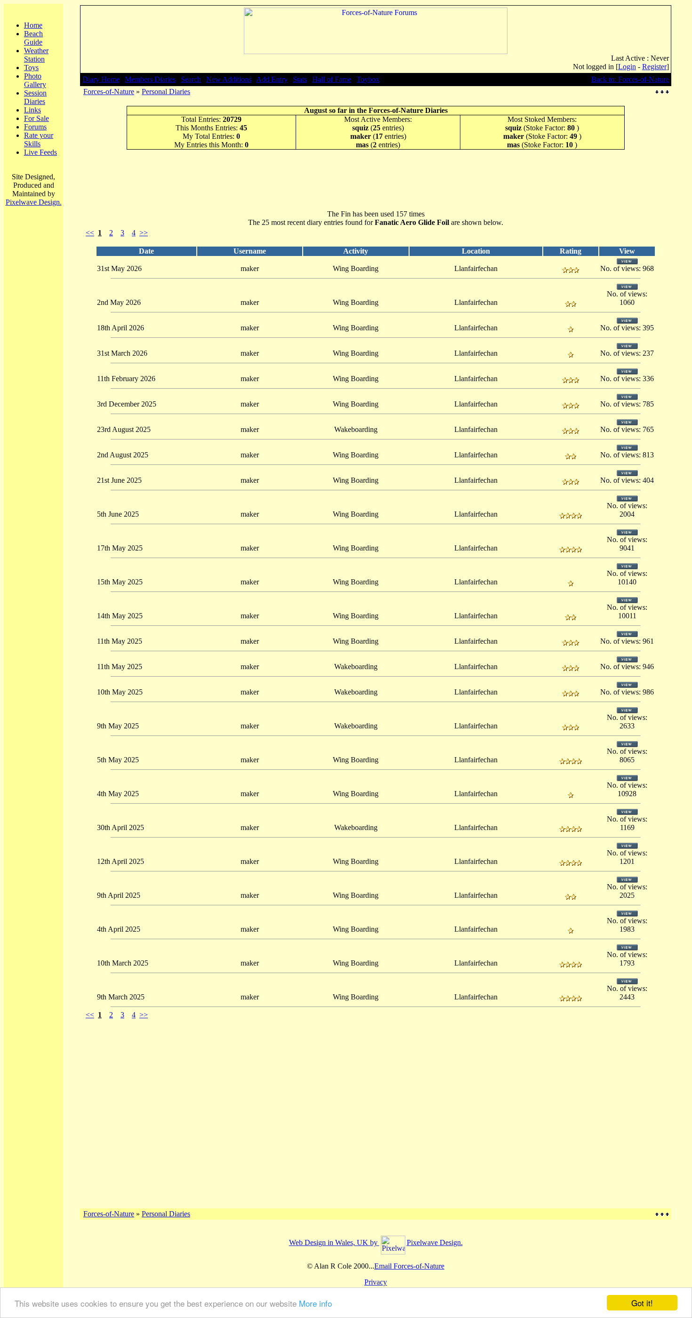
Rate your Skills (38, 139)
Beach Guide (33, 38)
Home (33, 25)
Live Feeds (40, 152)
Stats (300, 79)
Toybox (367, 79)
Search (191, 79)
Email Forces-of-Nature (409, 1266)
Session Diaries (35, 97)
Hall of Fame (331, 79)
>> (143, 233)
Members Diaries (150, 79)
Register (654, 67)
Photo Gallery (35, 80)
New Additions (228, 79)
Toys (31, 68)
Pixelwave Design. (34, 202)
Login (627, 67)
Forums (35, 127)
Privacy (375, 1282)
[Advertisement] (375, 179)
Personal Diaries (166, 92)
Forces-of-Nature (108, 92)
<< (90, 233)
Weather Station (36, 55)
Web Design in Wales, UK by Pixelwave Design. (376, 1242)
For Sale (36, 118)
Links (32, 110)
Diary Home (101, 79)
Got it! (642, 1303)
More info (315, 1303)
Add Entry (272, 79)
